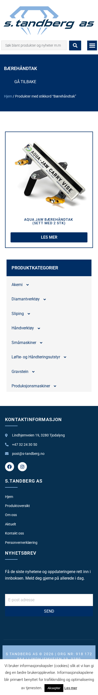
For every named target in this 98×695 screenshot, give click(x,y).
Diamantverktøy (26, 299)
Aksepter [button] (53, 688)
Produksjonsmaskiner (31, 386)
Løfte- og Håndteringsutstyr (36, 357)
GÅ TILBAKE (25, 81)
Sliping (18, 313)
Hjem (8, 96)
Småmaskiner (24, 342)
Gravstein (20, 371)
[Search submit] (75, 45)
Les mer (70, 688)
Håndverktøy (23, 328)
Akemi (17, 284)
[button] (92, 45)
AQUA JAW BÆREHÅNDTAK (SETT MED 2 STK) (49, 221)
